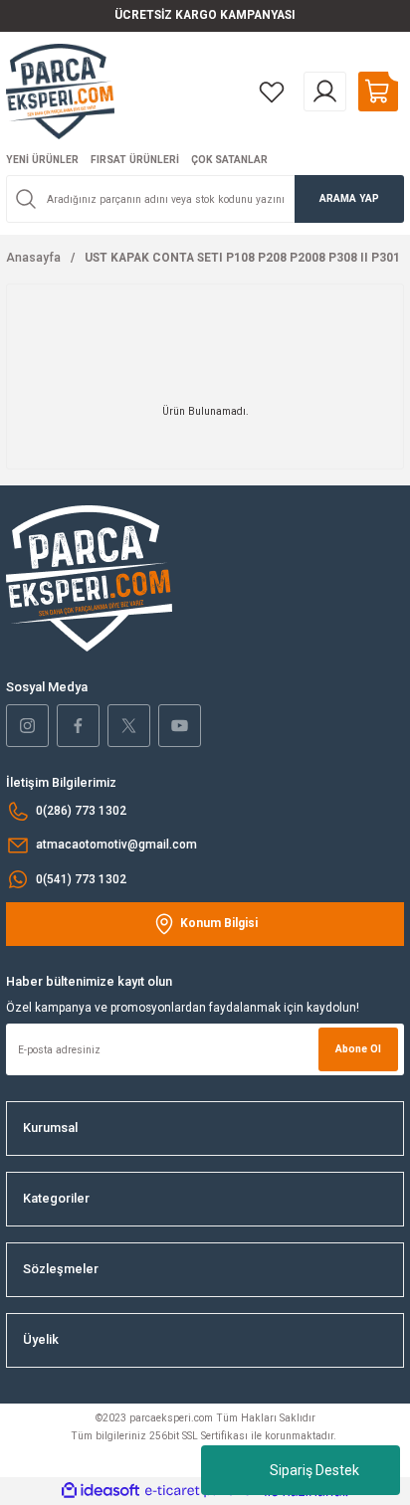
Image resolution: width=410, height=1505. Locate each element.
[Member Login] (325, 91)
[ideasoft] (100, 1491)
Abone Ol (358, 1048)
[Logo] (60, 91)
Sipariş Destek (314, 1470)
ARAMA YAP (349, 198)
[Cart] (378, 91)
